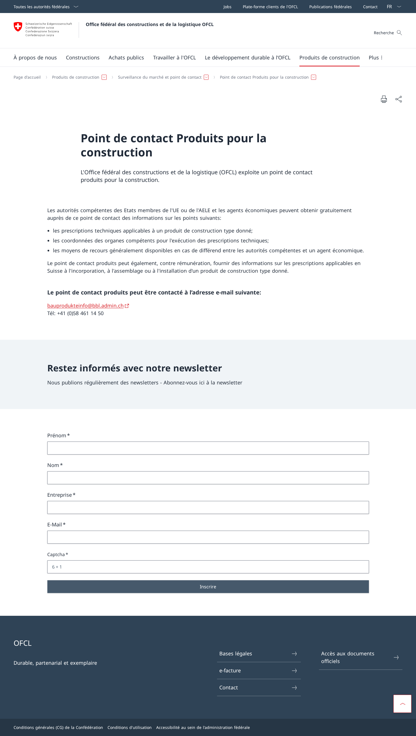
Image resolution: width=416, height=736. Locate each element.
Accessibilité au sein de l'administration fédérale (203, 727)
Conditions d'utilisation (130, 727)
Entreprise (59, 494)
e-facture (230, 670)
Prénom (56, 435)
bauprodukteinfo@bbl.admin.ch (85, 305)
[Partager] (398, 99)
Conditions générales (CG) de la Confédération (58, 727)
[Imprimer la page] (383, 99)
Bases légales (235, 653)
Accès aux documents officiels (347, 657)
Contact (228, 687)
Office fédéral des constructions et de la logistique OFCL (150, 24)
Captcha (56, 554)
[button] (35, 57)
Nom (53, 465)
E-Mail (54, 524)
